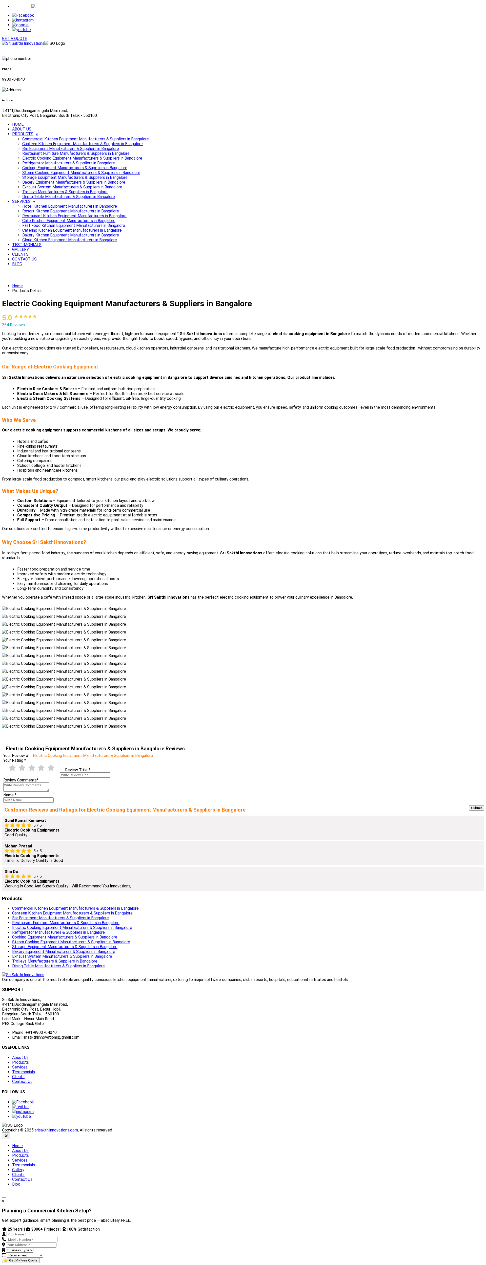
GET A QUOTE (14, 38)
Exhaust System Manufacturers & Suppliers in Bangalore (72, 187)
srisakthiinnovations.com (56, 1130)
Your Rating (14, 760)
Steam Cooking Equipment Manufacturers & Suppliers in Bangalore (81, 172)
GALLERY (20, 249)
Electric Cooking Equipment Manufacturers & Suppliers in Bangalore (82, 158)
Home (17, 285)
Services (20, 1067)
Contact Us (22, 1081)
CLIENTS (20, 254)
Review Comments (20, 780)
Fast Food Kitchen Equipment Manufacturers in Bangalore (73, 225)
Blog (16, 1184)
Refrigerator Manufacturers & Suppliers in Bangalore (68, 163)
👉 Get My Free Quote (20, 1260)
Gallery (18, 1169)
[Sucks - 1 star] (12, 768)
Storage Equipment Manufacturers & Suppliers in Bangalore (75, 177)
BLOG (17, 263)
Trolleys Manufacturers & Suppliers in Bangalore (65, 191)
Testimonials (23, 1072)
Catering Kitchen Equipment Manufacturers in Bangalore (72, 230)
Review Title (77, 770)
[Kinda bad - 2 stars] (22, 768)
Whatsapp (21, 6)
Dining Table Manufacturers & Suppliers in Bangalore (68, 196)
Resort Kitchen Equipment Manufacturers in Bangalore (70, 211)
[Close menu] (6, 1135)
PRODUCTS (22, 134)
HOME (18, 124)
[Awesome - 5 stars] (51, 768)
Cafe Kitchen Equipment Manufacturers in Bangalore (68, 220)
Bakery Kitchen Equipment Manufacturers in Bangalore (70, 235)
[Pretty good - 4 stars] (41, 768)
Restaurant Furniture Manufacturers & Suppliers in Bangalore (76, 153)
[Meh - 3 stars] (31, 768)
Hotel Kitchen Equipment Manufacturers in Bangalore (69, 206)
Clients (18, 1076)
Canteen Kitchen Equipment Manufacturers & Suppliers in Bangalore (82, 143)
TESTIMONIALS (27, 244)
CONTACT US (24, 259)
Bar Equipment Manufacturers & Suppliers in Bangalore (70, 148)
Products (20, 1062)
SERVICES (21, 201)
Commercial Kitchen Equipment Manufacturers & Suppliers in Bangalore (85, 139)
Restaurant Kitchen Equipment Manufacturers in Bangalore (74, 215)
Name (9, 795)
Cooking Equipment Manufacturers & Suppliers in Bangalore (74, 167)
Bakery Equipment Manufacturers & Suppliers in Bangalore (73, 182)
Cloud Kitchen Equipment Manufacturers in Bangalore (69, 239)
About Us (20, 1057)
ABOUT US (21, 129)
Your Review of (78, 755)
